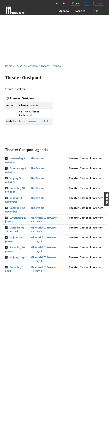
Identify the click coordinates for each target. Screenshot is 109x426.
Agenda (64, 11)
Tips (95, 11)
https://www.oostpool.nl (33, 121)
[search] (86, 3)
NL (57, 3)
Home (8, 66)
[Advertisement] (54, 40)
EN (64, 3)
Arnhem (33, 66)
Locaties (80, 11)
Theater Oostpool (51, 66)
